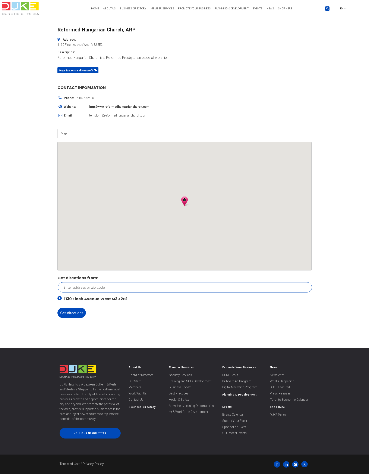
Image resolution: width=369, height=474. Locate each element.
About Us (109, 8)
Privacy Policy (93, 464)
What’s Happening (282, 381)
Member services (162, 8)
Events (257, 8)
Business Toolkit (180, 387)
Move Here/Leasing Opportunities (191, 406)
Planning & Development (232, 8)
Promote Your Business (239, 367)
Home (95, 8)
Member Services (181, 367)
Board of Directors (141, 375)
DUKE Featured (280, 387)
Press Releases (280, 393)
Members (135, 387)
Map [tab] (64, 133)
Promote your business (194, 8)
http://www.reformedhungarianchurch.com (119, 106)
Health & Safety (179, 399)
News (270, 8)
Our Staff (135, 381)
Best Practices (178, 393)
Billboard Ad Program (236, 381)
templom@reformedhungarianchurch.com (118, 115)
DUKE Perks (230, 375)
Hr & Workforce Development (188, 411)
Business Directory (133, 8)
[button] (327, 8)
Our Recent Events (234, 433)
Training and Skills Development (190, 381)
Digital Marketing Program (239, 387)
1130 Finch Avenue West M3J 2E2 (95, 298)
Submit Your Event (234, 420)
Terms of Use (70, 464)
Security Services (180, 375)
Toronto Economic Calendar (289, 399)
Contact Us (136, 399)
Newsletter (277, 375)
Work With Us (138, 393)
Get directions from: (77, 278)
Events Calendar (233, 414)
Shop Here (285, 8)
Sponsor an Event (234, 427)
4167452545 (85, 98)
